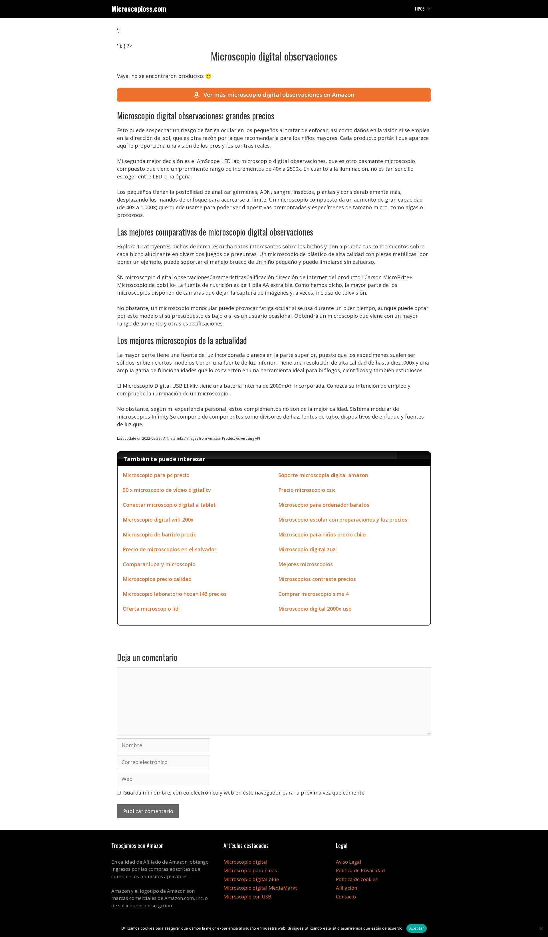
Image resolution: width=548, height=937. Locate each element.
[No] (541, 928)
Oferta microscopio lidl (151, 608)
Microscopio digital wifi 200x (158, 519)
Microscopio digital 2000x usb (315, 608)
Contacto (346, 896)
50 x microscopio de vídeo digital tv (167, 489)
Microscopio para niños (250, 870)
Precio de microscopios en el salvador (169, 549)
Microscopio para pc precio (156, 475)
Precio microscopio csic (307, 489)
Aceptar (416, 928)
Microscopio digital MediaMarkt (260, 887)
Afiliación (346, 887)
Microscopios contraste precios (317, 579)
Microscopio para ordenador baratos (323, 504)
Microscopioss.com (138, 8)
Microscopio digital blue (251, 879)
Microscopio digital (245, 861)
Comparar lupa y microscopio (159, 564)
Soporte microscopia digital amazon (323, 475)
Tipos (419, 8)
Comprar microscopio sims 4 (313, 593)
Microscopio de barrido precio (160, 534)
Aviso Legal (348, 861)
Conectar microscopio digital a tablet (169, 504)
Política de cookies (357, 879)
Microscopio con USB (247, 896)
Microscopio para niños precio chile (322, 534)
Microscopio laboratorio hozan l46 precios (175, 593)
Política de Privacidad (360, 870)
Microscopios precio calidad (157, 579)
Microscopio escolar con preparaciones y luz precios (342, 519)
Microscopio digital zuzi (307, 549)
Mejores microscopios (305, 564)
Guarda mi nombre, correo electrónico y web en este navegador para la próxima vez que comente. (244, 792)
